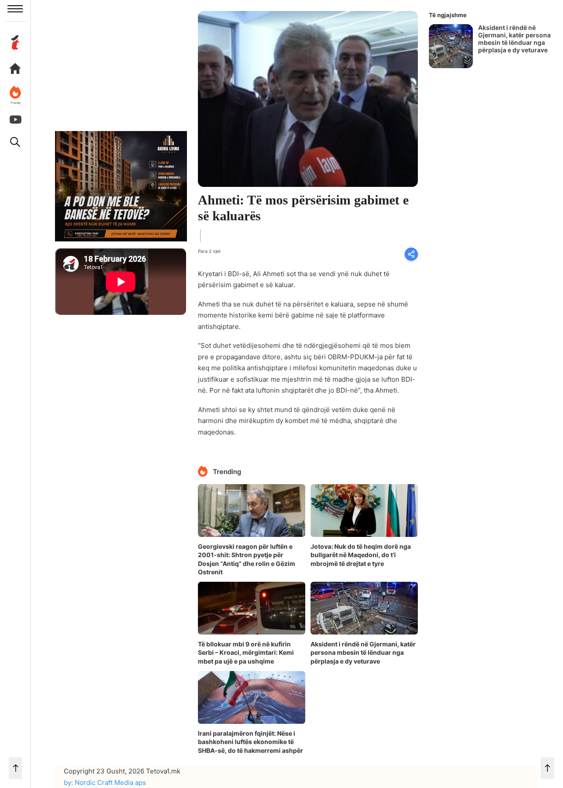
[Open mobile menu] (15, 8)
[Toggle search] (15, 142)
